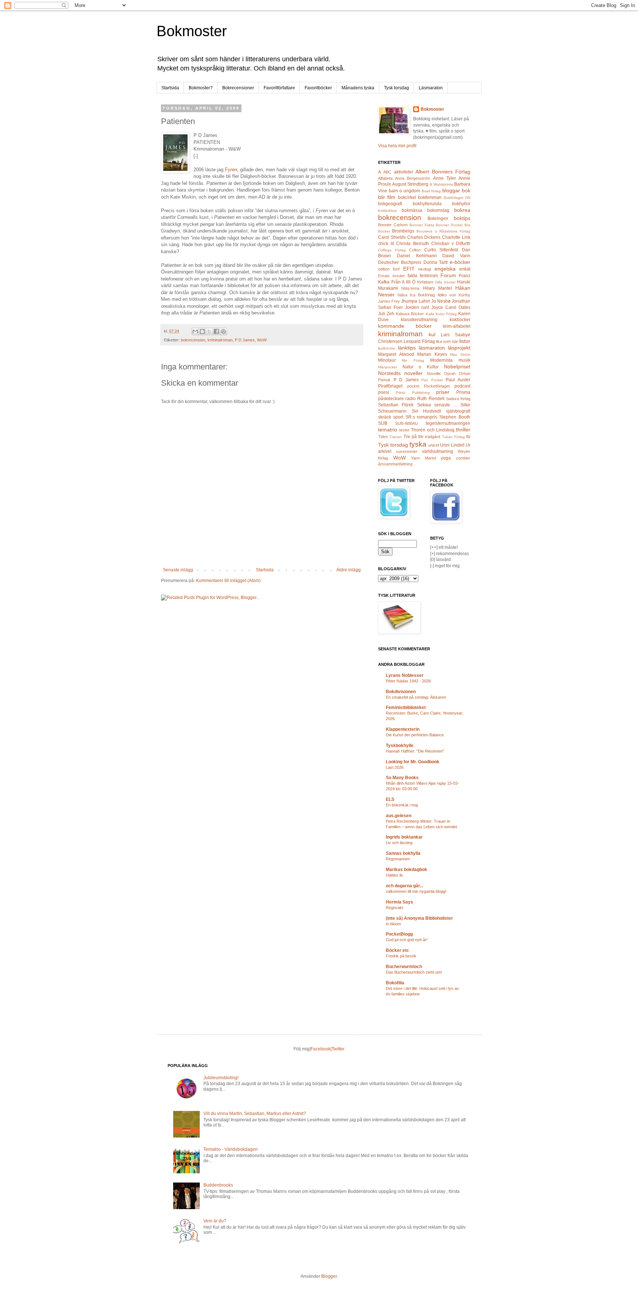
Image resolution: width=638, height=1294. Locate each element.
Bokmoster (192, 31)
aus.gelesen (398, 815)
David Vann (456, 255)
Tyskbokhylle (400, 745)
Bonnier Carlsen (393, 225)
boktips (462, 218)
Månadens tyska (358, 87)
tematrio (387, 430)
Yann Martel (423, 458)
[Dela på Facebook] (216, 331)
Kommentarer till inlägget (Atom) (228, 580)
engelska (445, 269)
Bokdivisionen (401, 691)
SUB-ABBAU (406, 423)
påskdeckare (391, 398)
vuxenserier (407, 451)
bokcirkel (407, 197)
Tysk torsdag (396, 87)
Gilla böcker (445, 282)
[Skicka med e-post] (195, 331)
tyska (417, 444)
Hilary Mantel (437, 288)
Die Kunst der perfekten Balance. (415, 735)
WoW (262, 340)
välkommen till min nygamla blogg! (416, 891)
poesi (383, 392)
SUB (382, 423)
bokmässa (412, 210)
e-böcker (460, 262)
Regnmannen (398, 859)
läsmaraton (432, 348)
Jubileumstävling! (221, 1077)
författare (425, 282)
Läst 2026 (395, 767)
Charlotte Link (456, 237)
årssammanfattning (395, 464)
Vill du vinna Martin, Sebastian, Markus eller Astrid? (254, 1113)
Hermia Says (399, 902)
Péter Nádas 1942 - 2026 (408, 681)
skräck (384, 417)
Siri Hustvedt (426, 411)
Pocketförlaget (437, 386)
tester (404, 430)
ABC (387, 172)
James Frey (389, 301)
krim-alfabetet (456, 326)
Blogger (329, 1276)
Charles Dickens (424, 237)
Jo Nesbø (440, 301)
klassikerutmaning (419, 319)
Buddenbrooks (218, 1185)
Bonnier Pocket (449, 225)
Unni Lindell (452, 445)
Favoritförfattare (279, 87)
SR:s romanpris (421, 417)
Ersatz (384, 275)
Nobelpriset (457, 366)
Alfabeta (385, 178)
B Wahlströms (441, 184)
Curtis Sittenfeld (441, 249)
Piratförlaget (390, 386)
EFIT (409, 269)
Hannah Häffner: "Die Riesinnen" (415, 751)
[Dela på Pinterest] (223, 331)
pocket (413, 386)
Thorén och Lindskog (432, 430)
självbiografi (458, 411)
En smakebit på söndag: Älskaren (416, 697)
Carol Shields (392, 237)
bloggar (451, 190)
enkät (464, 269)
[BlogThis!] (202, 331)
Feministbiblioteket (406, 707)
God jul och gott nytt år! (407, 939)
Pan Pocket (432, 380)
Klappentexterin (402, 729)
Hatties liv (394, 875)
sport (398, 417)
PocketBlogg (399, 934)
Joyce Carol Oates (450, 307)
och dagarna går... (404, 885)
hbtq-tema (410, 288)
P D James (245, 340)
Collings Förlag (392, 250)
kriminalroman (220, 340)
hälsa (402, 295)
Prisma (463, 392)
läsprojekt (459, 348)
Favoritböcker (318, 87)
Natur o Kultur (420, 366)
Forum (448, 275)
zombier (463, 458)
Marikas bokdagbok (406, 869)
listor (464, 341)
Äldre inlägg (348, 569)
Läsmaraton (431, 87)
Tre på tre (414, 436)
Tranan (396, 437)
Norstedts (389, 373)
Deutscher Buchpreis (399, 262)
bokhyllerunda (427, 203)
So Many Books (402, 777)
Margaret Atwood (396, 354)
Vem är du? (214, 1221)
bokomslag (438, 210)
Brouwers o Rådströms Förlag (443, 231)
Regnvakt (394, 907)
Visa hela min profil (397, 145)
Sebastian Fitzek (396, 404)
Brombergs (403, 231)
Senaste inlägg (178, 569)
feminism (429, 275)
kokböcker (460, 319)
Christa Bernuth (412, 243)
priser (442, 392)
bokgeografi (390, 203)
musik (464, 360)
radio (410, 398)
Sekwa (424, 404)
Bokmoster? (201, 87)
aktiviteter (403, 172)
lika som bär (447, 341)
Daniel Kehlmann (417, 255)
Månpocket (387, 367)
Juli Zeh (386, 313)
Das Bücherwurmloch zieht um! (414, 972)
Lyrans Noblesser (404, 675)
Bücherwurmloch (404, 966)
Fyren (231, 169)
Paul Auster (458, 379)
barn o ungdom (404, 190)
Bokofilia (395, 982)
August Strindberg (410, 184)
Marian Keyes (432, 354)
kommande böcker (405, 326)
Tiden (383, 436)
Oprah (450, 373)
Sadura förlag (458, 398)
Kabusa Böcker (410, 314)
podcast (462, 386)
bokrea (462, 210)
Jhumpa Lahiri (415, 301)
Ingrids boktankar (404, 837)
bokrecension (193, 340)
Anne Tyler (444, 178)
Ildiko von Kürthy (454, 295)
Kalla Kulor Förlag (441, 314)
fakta (412, 275)
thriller (463, 430)
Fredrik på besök (401, 956)
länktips (407, 348)
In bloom (393, 924)
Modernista (441, 360)
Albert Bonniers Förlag (442, 172)
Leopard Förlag (419, 341)
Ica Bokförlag (422, 295)
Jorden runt (417, 307)
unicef (433, 445)
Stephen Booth (454, 417)
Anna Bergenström (412, 178)
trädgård (432, 436)
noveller (413, 373)
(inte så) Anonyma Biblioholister (419, 918)
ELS (390, 799)
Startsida (170, 87)
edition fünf (388, 269)
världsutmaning (437, 451)
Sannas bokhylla (403, 853)
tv (468, 436)
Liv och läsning (399, 842)
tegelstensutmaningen (448, 423)
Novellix (434, 373)
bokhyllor (461, 203)
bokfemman (430, 197)
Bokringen (438, 218)
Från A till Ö (403, 282)
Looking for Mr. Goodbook (412, 761)
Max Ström (460, 354)
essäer (398, 275)
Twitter (338, 1049)
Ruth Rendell (430, 398)
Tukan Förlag (453, 437)
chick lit (386, 243)
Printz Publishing (413, 392)
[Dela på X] (209, 331)
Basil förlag (431, 191)
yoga (446, 458)
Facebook (320, 1049)
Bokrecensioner (238, 87)
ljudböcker (386, 348)
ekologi (424, 269)
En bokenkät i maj (402, 805)
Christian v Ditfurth (450, 243)
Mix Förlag (413, 360)
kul (432, 334)
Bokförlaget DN (457, 198)
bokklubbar (387, 211)
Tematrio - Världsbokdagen (230, 1149)
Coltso (415, 250)
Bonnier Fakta (421, 225)
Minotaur (387, 360)
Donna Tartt (435, 262)
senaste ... (445, 404)
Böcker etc (397, 950)
